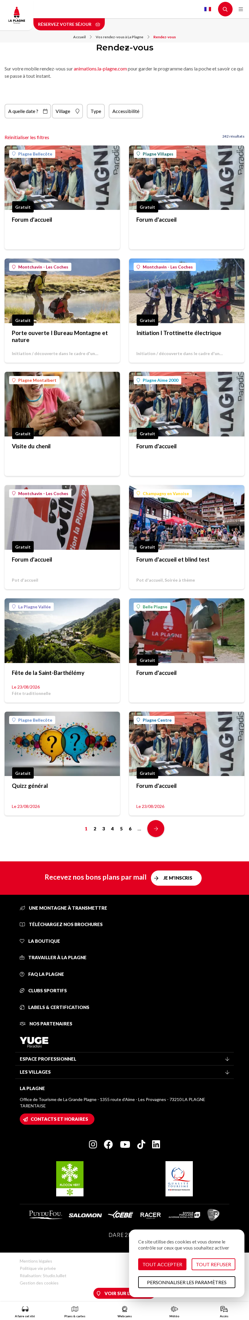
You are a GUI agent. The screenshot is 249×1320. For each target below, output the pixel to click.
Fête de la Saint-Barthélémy (48, 672)
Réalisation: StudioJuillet (43, 1275)
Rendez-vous (164, 37)
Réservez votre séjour (65, 24)
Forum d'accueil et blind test (173, 559)
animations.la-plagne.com (100, 68)
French (207, 9)
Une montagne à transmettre (67, 908)
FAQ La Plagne (45, 974)
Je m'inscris (177, 878)
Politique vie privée (38, 1268)
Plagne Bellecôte (35, 153)
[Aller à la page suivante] (155, 828)
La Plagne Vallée (34, 606)
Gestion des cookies (39, 1282)
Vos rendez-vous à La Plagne (119, 37)
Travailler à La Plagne (57, 957)
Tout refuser (213, 1264)
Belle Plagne (155, 606)
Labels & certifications (58, 1007)
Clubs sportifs (47, 990)
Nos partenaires (50, 1023)
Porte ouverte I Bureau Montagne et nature (60, 336)
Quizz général (30, 785)
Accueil (79, 37)
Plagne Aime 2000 (160, 380)
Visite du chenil (31, 446)
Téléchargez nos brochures (65, 924)
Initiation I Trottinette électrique (178, 332)
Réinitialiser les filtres (27, 137)
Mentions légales (36, 1261)
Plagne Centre (157, 720)
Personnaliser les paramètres (187, 1282)
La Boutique (43, 941)
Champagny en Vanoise (166, 493)
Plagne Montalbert (37, 380)
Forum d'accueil (32, 219)
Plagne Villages (158, 153)
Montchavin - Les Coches (43, 266)
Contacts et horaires (59, 1119)
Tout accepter (162, 1264)
